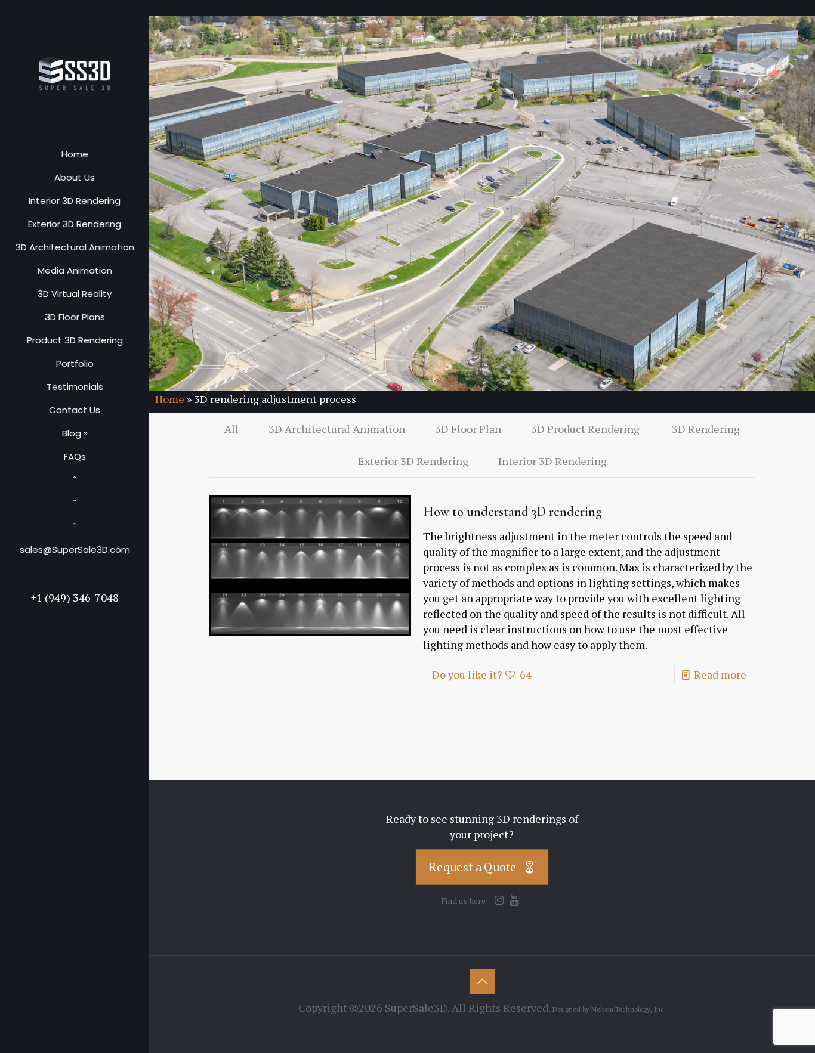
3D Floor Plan (468, 429)
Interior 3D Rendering (552, 461)
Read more (720, 674)
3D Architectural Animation (336, 429)
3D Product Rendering (586, 429)
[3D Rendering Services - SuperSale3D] (74, 71)
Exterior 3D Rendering (413, 461)
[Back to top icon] (482, 981)
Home (169, 399)
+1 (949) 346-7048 (75, 597)
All (231, 429)
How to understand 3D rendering (512, 511)
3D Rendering (706, 429)
